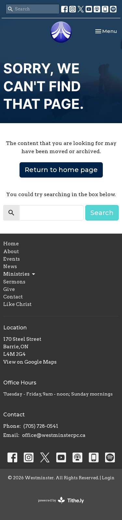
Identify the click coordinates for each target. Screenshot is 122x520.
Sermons (14, 282)
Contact (13, 297)
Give (9, 289)
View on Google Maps (30, 362)
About (11, 251)
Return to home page (61, 170)
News (10, 266)
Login (108, 477)
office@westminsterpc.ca (54, 435)
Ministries (16, 274)
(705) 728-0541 (40, 426)
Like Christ (17, 304)
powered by (57, 505)
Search (102, 213)
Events (11, 259)
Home (11, 244)
